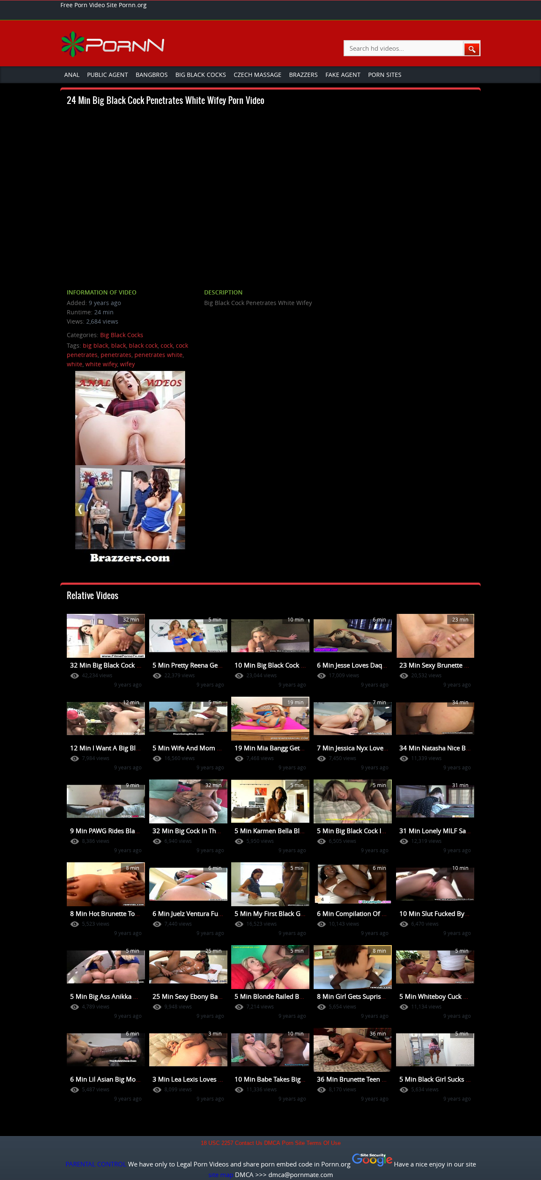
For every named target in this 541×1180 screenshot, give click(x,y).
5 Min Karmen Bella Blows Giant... (284, 830)
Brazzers (303, 75)
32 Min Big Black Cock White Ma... (119, 665)
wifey (127, 364)
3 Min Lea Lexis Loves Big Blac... (199, 1079)
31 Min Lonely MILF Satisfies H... (446, 830)
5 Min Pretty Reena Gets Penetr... (201, 665)
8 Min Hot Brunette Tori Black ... (116, 913)
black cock (143, 345)
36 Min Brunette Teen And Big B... (366, 1079)
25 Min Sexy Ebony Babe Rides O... (203, 996)
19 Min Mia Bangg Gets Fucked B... (285, 748)
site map (220, 1174)
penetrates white (158, 355)
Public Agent (107, 75)
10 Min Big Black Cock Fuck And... (284, 665)
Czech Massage (257, 75)
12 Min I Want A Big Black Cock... (118, 748)
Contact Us (248, 1143)
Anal (71, 75)
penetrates (116, 355)
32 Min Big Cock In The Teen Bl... (200, 830)
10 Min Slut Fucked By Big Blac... (447, 913)
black (118, 345)
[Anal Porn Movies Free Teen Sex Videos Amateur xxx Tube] (113, 44)
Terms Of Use (323, 1143)
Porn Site (293, 1143)
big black (95, 345)
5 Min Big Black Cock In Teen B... (364, 830)
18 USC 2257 (217, 1143)
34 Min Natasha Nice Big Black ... (447, 748)
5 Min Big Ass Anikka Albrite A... (117, 996)
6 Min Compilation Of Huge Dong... (368, 913)
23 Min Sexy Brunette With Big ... (447, 665)
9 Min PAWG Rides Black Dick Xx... (119, 830)
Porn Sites (385, 75)
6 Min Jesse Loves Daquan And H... (367, 665)
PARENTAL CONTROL (96, 1164)
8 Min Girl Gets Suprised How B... (365, 996)
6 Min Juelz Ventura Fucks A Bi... (199, 913)
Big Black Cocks (200, 75)
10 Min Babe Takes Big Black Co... (283, 1079)
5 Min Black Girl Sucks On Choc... (447, 1079)
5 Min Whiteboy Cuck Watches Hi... (450, 996)
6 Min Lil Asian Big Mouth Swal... (118, 1079)
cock (167, 345)
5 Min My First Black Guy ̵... (274, 913)
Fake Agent (343, 75)
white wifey (101, 364)
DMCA (272, 1143)
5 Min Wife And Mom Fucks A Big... (204, 748)
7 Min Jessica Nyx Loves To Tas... (364, 748)
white (74, 364)
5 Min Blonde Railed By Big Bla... (282, 996)
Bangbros (152, 75)
